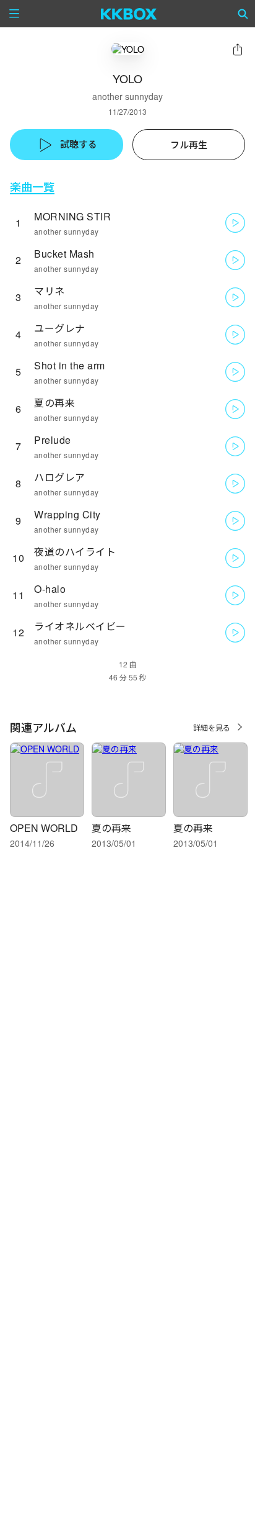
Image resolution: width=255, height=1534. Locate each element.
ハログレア (59, 477)
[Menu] (14, 13)
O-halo (50, 589)
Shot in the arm (69, 365)
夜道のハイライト (75, 551)
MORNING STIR (72, 216)
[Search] (243, 13)
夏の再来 (54, 402)
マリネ (49, 291)
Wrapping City (67, 514)
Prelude (52, 440)
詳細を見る (211, 727)
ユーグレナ (59, 328)
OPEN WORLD (44, 828)
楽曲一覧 (32, 186)
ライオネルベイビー (80, 626)
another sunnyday (127, 96)
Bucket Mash (64, 253)
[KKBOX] (129, 13)
